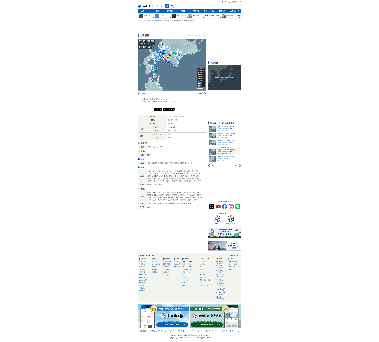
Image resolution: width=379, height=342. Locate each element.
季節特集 (222, 11)
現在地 (172, 7)
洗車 (183, 283)
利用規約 (180, 331)
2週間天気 (142, 269)
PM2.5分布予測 (144, 280)
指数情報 (196, 11)
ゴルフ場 (202, 275)
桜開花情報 (219, 266)
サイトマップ (231, 2)
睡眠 (183, 285)
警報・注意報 (167, 261)
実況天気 (155, 267)
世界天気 (142, 264)
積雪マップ (142, 277)
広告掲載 (224, 331)
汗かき (191, 264)
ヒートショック (220, 289)
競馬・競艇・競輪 (205, 280)
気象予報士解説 (233, 261)
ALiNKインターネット (165, 331)
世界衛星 (177, 267)
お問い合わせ (234, 331)
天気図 (183, 11)
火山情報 (166, 269)
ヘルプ (239, 2)
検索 (166, 6)
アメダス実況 (156, 264)
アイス (191, 272)
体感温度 (185, 280)
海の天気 (202, 264)
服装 (183, 267)
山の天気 (202, 261)
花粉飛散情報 (220, 262)
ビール (191, 275)
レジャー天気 (209, 11)
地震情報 (167, 264)
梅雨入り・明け (220, 275)
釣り (201, 283)
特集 (229, 269)
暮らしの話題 (232, 264)
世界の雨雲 (142, 283)
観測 (157, 11)
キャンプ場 (203, 277)
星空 (183, 272)
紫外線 (184, 277)
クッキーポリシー (211, 331)
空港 (201, 267)
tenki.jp (145, 6)
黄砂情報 (142, 291)
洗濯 (183, 264)
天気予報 (144, 11)
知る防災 (166, 275)
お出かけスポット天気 (206, 285)
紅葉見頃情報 (220, 284)
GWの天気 (219, 271)
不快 (190, 267)
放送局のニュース (234, 267)
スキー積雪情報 (220, 293)
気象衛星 (177, 264)
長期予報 (142, 272)
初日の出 (220, 298)
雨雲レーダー (143, 275)
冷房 (190, 269)
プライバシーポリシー (194, 331)
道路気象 (142, 288)
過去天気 (155, 269)
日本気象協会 (152, 331)
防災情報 (170, 11)
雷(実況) (154, 272)
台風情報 (166, 272)
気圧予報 (142, 267)
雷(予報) (141, 285)
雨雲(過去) (155, 261)
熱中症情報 (219, 280)
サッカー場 (203, 272)
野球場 (202, 269)
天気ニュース (235, 11)
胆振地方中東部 (172, 120)
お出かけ (185, 269)
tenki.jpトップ (221, 2)
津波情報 (166, 267)
